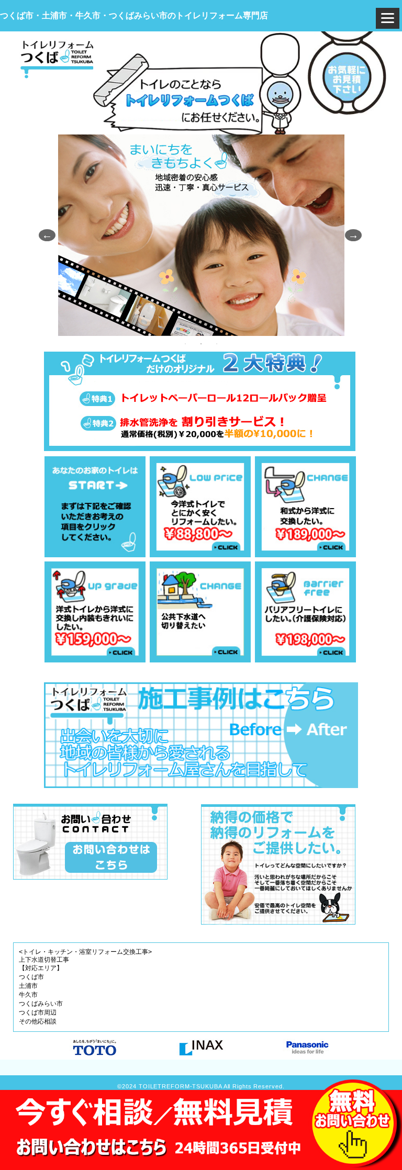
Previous (44, 235)
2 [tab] (201, 344)
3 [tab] (216, 344)
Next (350, 235)
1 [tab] (185, 344)
